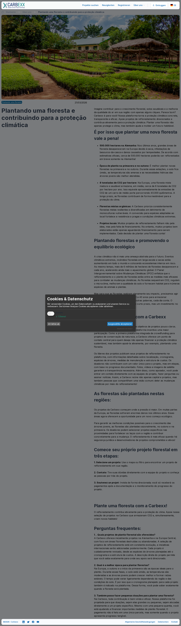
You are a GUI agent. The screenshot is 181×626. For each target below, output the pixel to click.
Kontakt (174, 622)
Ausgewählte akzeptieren (120, 324)
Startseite (11, 12)
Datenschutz (163, 622)
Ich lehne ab (54, 324)
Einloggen (161, 5)
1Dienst (61, 316)
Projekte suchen (90, 5)
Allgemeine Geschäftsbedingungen (140, 622)
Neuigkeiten (108, 5)
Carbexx (14, 622)
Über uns (138, 5)
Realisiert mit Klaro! (125, 328)
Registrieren (124, 5)
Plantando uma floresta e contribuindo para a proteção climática (71, 12)
